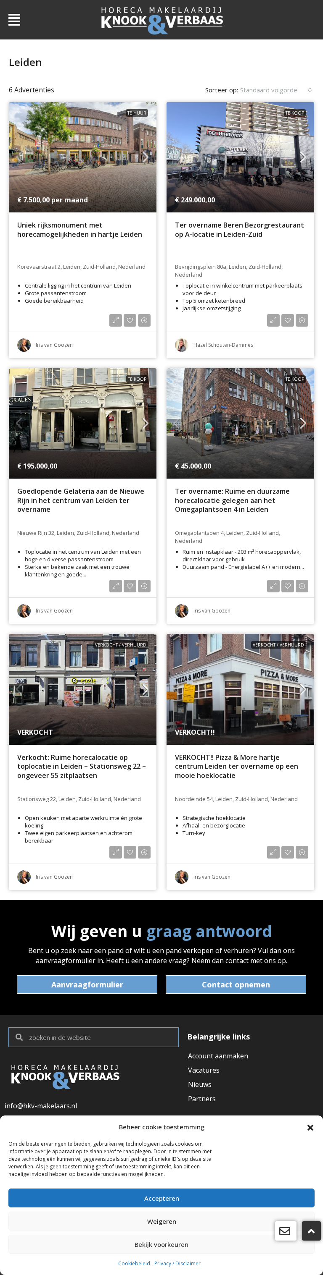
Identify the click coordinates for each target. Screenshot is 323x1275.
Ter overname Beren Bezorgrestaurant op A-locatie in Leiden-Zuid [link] (239, 230)
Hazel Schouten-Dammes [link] (223, 344)
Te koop (295, 113)
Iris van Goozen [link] (54, 344)
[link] (82, 157)
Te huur (136, 113)
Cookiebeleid (134, 1263)
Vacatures (204, 1070)
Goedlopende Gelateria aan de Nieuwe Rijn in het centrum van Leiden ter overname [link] (80, 500)
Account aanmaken (218, 1055)
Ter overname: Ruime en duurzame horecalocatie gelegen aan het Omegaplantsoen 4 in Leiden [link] (232, 500)
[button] (310, 1127)
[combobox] (276, 90)
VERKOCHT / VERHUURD (120, 645)
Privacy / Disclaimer (177, 1263)
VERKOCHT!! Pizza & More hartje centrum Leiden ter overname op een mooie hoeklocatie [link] (236, 766)
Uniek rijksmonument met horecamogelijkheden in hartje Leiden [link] (79, 230)
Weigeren (161, 1221)
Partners (202, 1098)
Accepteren (161, 1198)
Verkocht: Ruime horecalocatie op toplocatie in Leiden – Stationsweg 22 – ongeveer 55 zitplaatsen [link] (81, 766)
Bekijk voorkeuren (161, 1244)
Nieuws (200, 1084)
